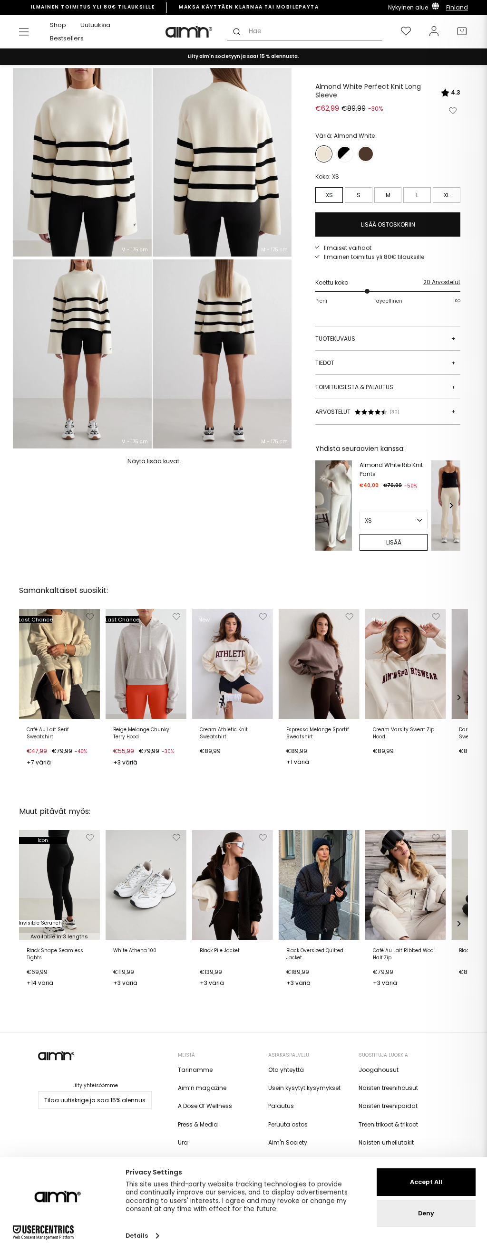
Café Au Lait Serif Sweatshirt (47, 733)
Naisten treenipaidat (388, 1106)
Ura (183, 1142)
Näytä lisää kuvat (153, 461)
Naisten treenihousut (388, 1088)
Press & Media (198, 1124)
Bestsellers (67, 38)
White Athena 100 (134, 950)
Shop (58, 24)
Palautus (281, 1106)
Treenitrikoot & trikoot (388, 1124)
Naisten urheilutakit (386, 1142)
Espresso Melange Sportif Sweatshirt (317, 733)
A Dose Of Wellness (205, 1106)
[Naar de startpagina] (189, 32)
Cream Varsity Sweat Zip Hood (403, 733)
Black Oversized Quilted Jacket (314, 954)
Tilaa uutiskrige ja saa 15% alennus (95, 1100)
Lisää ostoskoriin (53, 763)
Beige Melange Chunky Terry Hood (141, 733)
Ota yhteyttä (286, 1070)
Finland (457, 7)
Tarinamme (195, 1070)
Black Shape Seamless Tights (55, 954)
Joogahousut (379, 1070)
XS (329, 195)
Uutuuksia (95, 24)
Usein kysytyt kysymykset (304, 1088)
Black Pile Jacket (220, 950)
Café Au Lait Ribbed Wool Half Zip (404, 954)
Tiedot (385, 363)
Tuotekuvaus (385, 338)
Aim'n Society (287, 1142)
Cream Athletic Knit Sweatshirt (224, 733)
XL (446, 195)
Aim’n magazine (202, 1088)
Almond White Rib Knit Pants (391, 469)
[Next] (450, 505)
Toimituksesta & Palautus (385, 387)
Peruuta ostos (288, 1124)
